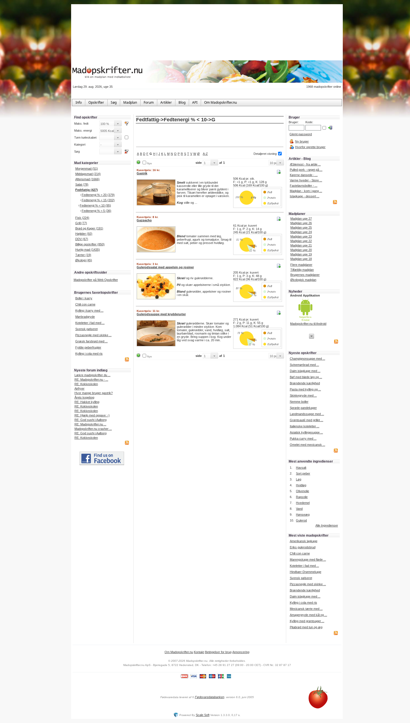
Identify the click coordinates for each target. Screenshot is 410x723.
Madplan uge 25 (301, 227)
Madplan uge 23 (301, 236)
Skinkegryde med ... (303, 395)
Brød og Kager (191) (89, 228)
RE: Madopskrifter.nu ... (90, 424)
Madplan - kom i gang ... (306, 191)
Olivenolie (302, 491)
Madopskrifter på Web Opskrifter (96, 279)
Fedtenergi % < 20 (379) (98, 194)
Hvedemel (303, 502)
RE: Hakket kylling (86, 402)
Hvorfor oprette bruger (310, 147)
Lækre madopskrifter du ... (92, 375)
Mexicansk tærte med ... (306, 608)
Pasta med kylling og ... (305, 389)
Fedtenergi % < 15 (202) (98, 200)
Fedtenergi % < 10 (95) (95, 205)
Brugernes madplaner (305, 274)
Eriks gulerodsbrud (302, 547)
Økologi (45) (83, 260)
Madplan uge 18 (301, 258)
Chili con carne (85, 304)
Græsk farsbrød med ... (91, 341)
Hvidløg (301, 485)
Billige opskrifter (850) (90, 244)
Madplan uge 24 (301, 232)
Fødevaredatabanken (209, 697)
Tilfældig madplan (302, 269)
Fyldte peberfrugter (88, 347)
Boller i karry (83, 298)
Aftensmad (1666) (87, 179)
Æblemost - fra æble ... (305, 164)
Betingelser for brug (218, 652)
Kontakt (199, 652)
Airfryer (79, 388)
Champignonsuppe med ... (307, 358)
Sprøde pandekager (303, 407)
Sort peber (303, 473)
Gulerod (301, 520)
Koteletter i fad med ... (90, 322)
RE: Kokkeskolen (86, 384)
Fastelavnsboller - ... (303, 185)
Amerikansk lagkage (303, 541)
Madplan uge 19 (301, 254)
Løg (298, 479)
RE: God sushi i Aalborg (90, 419)
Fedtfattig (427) (86, 189)
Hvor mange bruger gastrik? (93, 393)
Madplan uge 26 (301, 223)
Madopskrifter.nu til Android (308, 323)
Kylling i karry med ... (89, 310)
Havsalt (301, 467)
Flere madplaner (301, 264)
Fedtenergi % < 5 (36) (96, 210)
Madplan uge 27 (301, 218)
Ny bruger (302, 141)
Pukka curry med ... (303, 438)
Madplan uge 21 (301, 245)
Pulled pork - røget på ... (306, 169)
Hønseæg (303, 514)
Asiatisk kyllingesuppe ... (306, 432)
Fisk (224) (82, 217)
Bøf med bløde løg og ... (306, 377)
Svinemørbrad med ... (304, 364)
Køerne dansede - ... (304, 175)
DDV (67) (81, 239)
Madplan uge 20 (301, 250)
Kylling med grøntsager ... (307, 621)
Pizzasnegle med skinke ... (93, 335)
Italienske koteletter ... (304, 426)
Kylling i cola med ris (89, 353)
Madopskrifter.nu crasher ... (93, 428)
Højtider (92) (83, 233)
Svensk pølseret (86, 329)
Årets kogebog (84, 397)
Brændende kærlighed (305, 383)
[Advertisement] (209, 135)
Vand (299, 508)
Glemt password (301, 134)
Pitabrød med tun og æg (306, 627)
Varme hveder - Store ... (306, 180)
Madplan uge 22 (301, 241)
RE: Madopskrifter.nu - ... (91, 379)
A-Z (205, 153)
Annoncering (240, 652)
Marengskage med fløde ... (308, 559)
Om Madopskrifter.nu (179, 652)
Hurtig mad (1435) (87, 249)
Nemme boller (299, 401)
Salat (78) (81, 184)
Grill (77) (81, 223)
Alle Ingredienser (326, 525)
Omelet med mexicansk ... (307, 444)
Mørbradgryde (85, 316)
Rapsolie (302, 497)
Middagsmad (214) (88, 174)
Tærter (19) (83, 255)
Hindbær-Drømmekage (305, 571)
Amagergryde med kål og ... (308, 615)
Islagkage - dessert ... (304, 196)
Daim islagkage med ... (305, 371)
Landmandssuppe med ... (307, 414)
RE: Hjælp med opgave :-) (92, 415)
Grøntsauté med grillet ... (306, 420)
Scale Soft (202, 715)
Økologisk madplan (303, 279)
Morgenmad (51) (86, 168)
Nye (149, 163)
